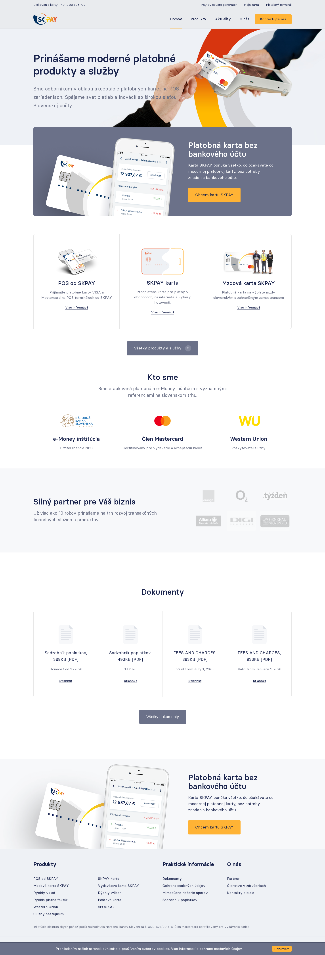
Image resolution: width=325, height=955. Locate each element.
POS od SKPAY (45, 878)
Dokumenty (172, 878)
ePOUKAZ (106, 907)
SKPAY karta (108, 878)
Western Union (45, 907)
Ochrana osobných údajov (183, 886)
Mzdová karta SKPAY (51, 886)
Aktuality (223, 19)
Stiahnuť (65, 681)
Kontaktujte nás (273, 19)
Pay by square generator (219, 4)
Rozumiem (281, 949)
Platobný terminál (279, 4)
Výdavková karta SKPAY (118, 886)
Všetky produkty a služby (161, 348)
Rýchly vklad (44, 893)
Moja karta (251, 4)
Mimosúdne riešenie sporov (185, 893)
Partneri (233, 878)
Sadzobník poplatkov (179, 900)
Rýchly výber (109, 893)
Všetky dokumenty (162, 717)
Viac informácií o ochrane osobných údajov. (207, 949)
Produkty (198, 19)
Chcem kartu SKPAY (214, 195)
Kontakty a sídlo (240, 893)
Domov (176, 19)
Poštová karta (109, 900)
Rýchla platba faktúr (50, 900)
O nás (244, 19)
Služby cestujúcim (48, 914)
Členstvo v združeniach (246, 886)
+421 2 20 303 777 (72, 4)
